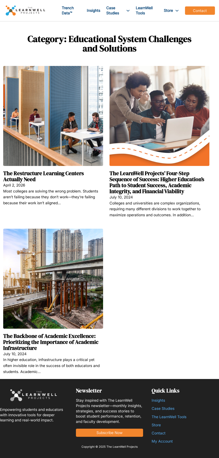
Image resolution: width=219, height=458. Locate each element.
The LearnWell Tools (169, 417)
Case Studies (112, 10)
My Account (162, 441)
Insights (93, 10)
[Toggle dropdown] (128, 10)
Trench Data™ (68, 10)
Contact (200, 10)
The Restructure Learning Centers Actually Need (43, 176)
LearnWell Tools (144, 10)
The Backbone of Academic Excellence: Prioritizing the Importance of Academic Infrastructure (50, 342)
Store (168, 10)
